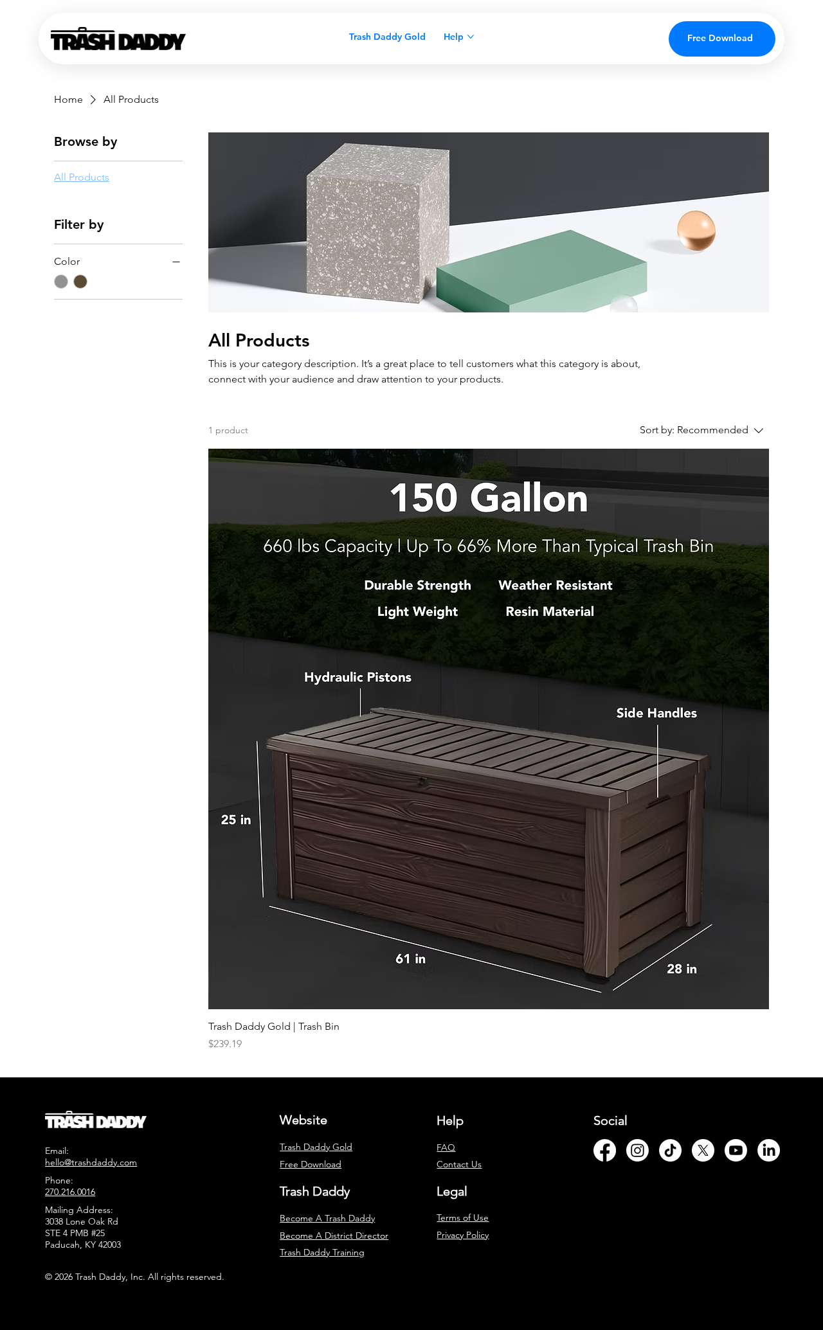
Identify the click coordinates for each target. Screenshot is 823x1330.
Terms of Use (463, 1217)
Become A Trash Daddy (327, 1218)
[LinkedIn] (768, 1150)
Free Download (310, 1164)
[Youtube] (736, 1150)
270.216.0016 (70, 1192)
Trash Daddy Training (322, 1252)
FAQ (446, 1147)
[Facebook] (604, 1150)
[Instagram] (637, 1150)
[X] (703, 1150)
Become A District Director (334, 1235)
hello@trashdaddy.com (91, 1162)
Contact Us (459, 1164)
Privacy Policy (463, 1235)
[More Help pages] (470, 36)
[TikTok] (670, 1150)
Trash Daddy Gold (316, 1147)
